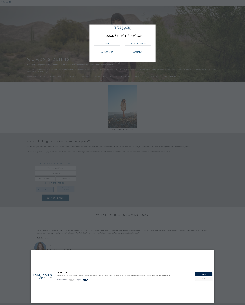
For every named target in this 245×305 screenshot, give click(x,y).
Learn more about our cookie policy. (158, 275)
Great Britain (138, 43)
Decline (204, 279)
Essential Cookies (61, 279)
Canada (137, 52)
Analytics (78, 279)
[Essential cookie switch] (71, 280)
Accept (204, 274)
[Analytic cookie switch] (85, 280)
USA (107, 43)
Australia (107, 52)
